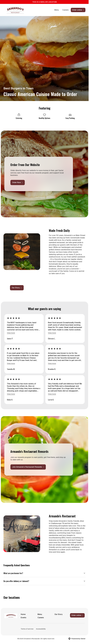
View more (11, 333)
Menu (56, 10)
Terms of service (27, 629)
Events (23, 617)
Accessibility (40, 629)
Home (23, 614)
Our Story (58, 614)
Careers (65, 10)
